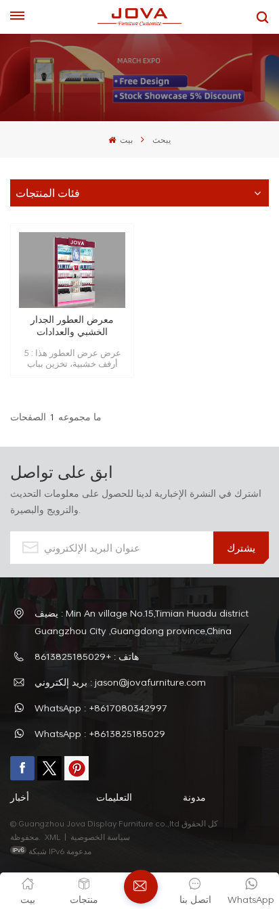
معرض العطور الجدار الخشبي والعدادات (72, 325)
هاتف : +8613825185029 (87, 656)
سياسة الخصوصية (101, 836)
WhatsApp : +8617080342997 (101, 708)
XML (52, 836)
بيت (125, 139)
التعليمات (114, 797)
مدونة (194, 797)
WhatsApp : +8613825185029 (100, 733)
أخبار (19, 797)
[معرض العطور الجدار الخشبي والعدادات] (72, 270)
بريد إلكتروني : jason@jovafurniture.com (120, 682)
